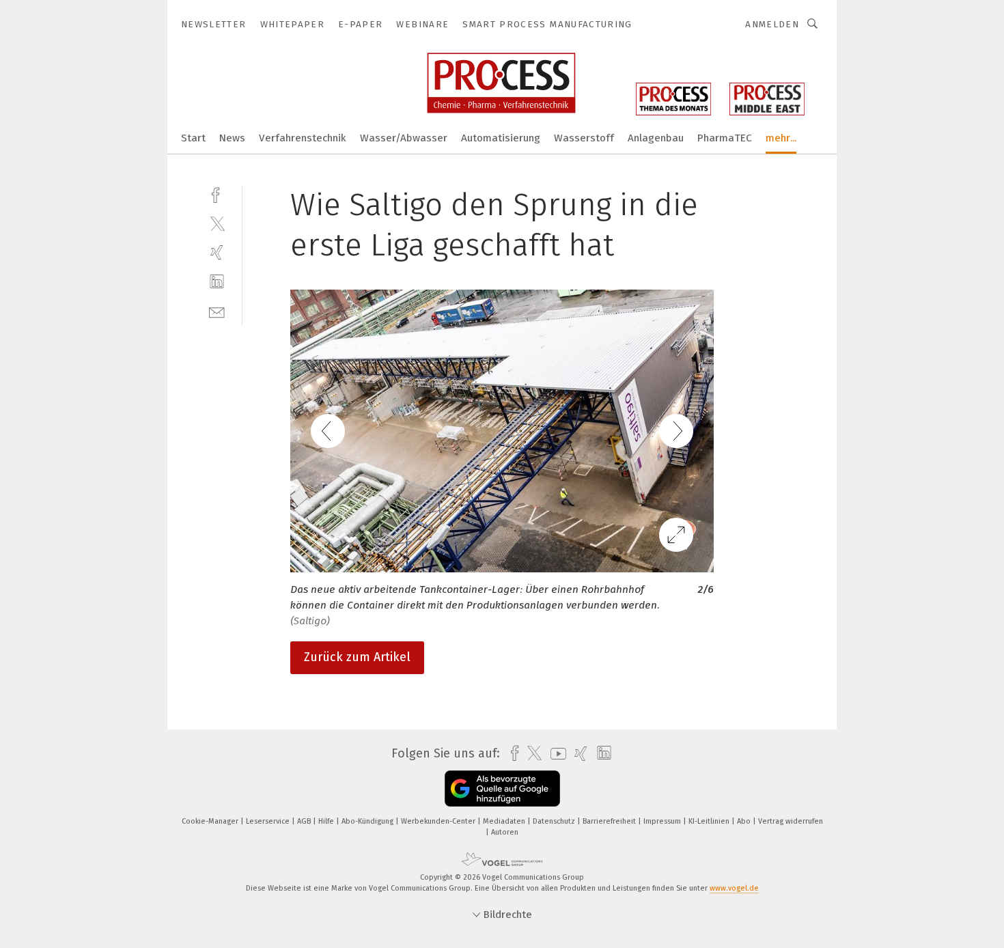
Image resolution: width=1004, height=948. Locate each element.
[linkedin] (216, 281)
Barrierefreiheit (610, 821)
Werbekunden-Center (439, 821)
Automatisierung (500, 138)
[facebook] (216, 193)
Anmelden (772, 24)
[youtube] (555, 753)
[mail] (216, 311)
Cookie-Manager (211, 821)
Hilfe (327, 821)
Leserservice (269, 821)
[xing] (216, 252)
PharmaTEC (724, 138)
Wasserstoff (584, 138)
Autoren (504, 832)
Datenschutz (555, 821)
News (232, 138)
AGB (305, 821)
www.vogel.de (734, 888)
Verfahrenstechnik (302, 138)
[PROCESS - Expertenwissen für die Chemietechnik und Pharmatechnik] (193, 137)
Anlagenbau (656, 138)
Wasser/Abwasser (403, 138)
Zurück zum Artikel (357, 657)
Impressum (663, 821)
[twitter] (216, 223)
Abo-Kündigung (368, 821)
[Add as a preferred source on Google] (502, 788)
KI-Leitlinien (709, 821)
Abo (745, 821)
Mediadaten (505, 821)
